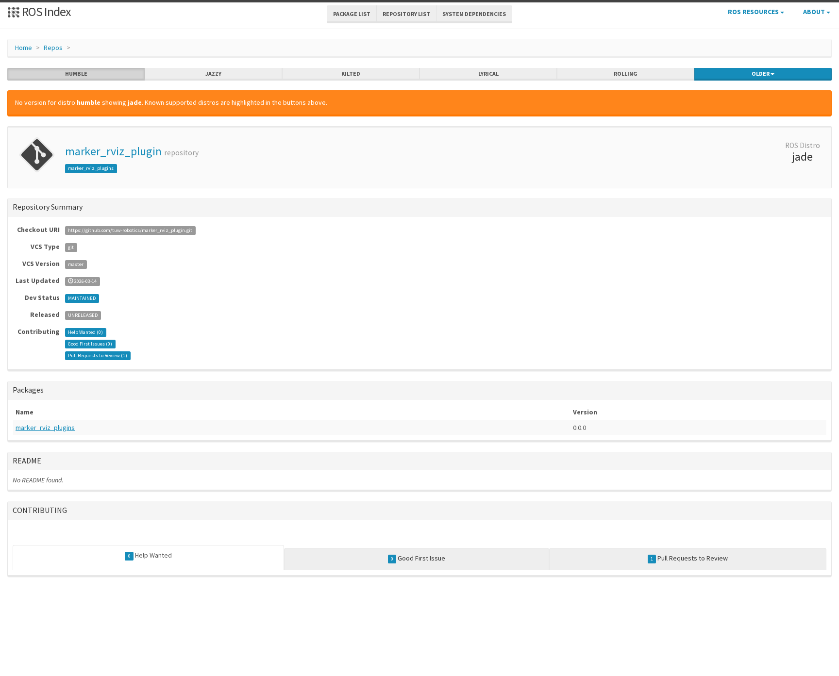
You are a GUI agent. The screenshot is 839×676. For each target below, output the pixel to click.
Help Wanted (150, 555)
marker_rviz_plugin (113, 151)
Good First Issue (418, 558)
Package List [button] (351, 13)
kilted (350, 73)
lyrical (488, 73)
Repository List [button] (406, 13)
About (814, 11)
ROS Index (45, 11)
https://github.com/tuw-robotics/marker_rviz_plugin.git (130, 230)
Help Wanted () (85, 332)
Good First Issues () (90, 344)
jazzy (213, 73)
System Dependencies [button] (474, 13)
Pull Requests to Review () (97, 355)
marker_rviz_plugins (91, 168)
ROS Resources (754, 11)
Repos (53, 47)
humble (76, 73)
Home (23, 47)
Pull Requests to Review (689, 558)
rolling (626, 73)
